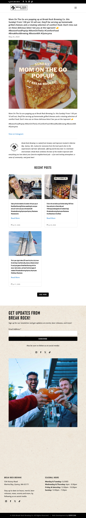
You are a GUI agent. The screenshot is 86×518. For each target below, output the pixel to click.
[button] (23, 1)
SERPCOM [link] (72, 515)
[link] (19, 7)
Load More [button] (43, 294)
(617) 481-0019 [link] (15, 2)
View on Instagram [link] (16, 134)
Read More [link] (15, 218)
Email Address (15, 329)
